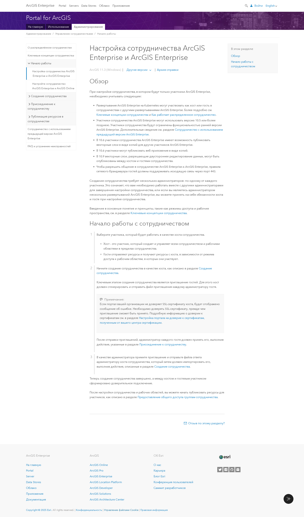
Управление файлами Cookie (121, 510)
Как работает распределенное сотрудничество (183, 114)
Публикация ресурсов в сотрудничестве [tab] (45, 119)
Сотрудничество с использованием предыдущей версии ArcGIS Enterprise (49, 133)
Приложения (121, 5)
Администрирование (88, 26)
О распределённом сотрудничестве (50, 47)
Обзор (235, 56)
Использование (58, 26)
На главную (35, 26)
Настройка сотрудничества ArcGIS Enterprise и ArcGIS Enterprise (53, 73)
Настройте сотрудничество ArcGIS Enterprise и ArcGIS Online (53, 86)
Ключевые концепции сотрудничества (51, 55)
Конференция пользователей (173, 482)
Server (30, 476)
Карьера (159, 470)
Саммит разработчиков (170, 488)
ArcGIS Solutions (100, 493)
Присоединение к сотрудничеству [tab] (41, 106)
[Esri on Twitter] (220, 469)
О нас (157, 465)
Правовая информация (154, 510)
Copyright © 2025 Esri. (39, 510)
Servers (74, 5)
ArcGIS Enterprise (40, 5)
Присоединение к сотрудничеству (162, 344)
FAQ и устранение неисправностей (49, 146)
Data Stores (88, 5)
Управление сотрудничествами (74, 33)
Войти (258, 5)
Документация (36, 499)
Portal (62, 5)
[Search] (246, 5)
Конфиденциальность (89, 510)
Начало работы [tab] (41, 63)
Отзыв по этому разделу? (206, 423)
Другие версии (136, 69)
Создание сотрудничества (172, 366)
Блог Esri (159, 476)
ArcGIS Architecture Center (107, 499)
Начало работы (106, 33)
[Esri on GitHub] (232, 469)
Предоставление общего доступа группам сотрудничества (178, 397)
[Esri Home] (224, 457)
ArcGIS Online (99, 465)
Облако (104, 5)
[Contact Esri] (237, 469)
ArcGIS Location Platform (106, 482)
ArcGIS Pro (96, 470)
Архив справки (167, 69)
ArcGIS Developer (101, 488)
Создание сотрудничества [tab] (48, 96)
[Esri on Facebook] (226, 469)
